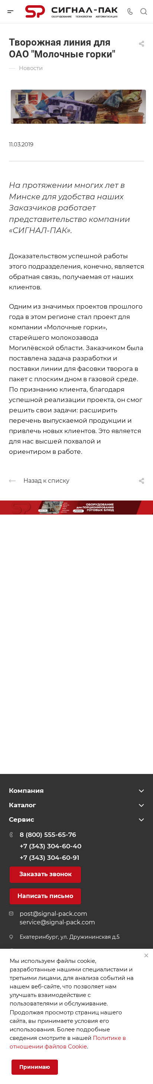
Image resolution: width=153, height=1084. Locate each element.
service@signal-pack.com (57, 922)
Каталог (22, 805)
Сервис (21, 819)
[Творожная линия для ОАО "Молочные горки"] (78, 106)
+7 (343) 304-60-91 (49, 857)
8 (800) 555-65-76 (48, 834)
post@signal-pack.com (53, 913)
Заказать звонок (45, 874)
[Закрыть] (146, 955)
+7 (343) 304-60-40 (50, 846)
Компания (26, 790)
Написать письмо (45, 896)
